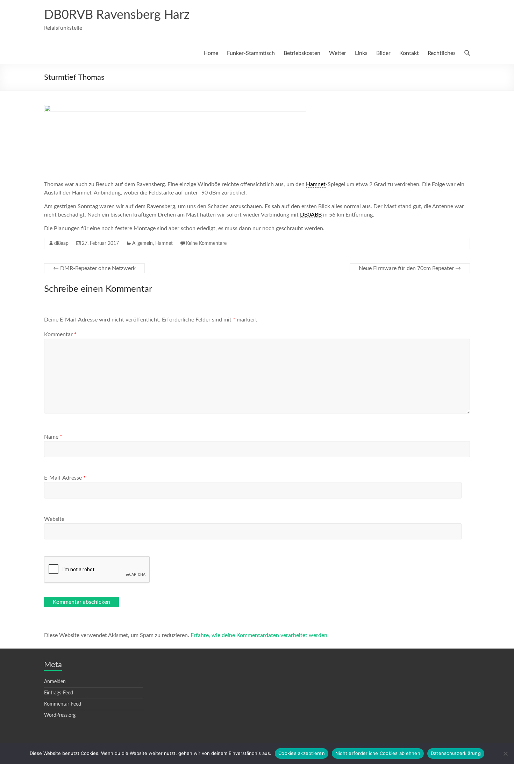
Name (53, 437)
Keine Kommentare (206, 243)
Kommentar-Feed (62, 704)
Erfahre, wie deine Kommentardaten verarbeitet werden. (260, 635)
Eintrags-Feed (58, 693)
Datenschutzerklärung (456, 753)
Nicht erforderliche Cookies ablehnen (377, 753)
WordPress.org (60, 715)
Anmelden (55, 681)
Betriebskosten (302, 53)
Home (211, 53)
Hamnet (164, 243)
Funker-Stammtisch (251, 53)
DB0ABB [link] (311, 215)
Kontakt (409, 53)
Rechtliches (442, 53)
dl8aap (61, 243)
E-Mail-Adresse (65, 478)
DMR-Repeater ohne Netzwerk (94, 268)
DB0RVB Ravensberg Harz (117, 15)
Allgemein (142, 243)
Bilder (383, 53)
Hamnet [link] (316, 184)
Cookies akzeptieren (301, 753)
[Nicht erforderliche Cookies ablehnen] (505, 753)
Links (361, 53)
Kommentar (60, 334)
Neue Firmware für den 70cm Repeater (410, 268)
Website (54, 519)
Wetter (337, 53)
